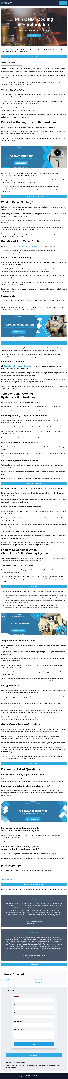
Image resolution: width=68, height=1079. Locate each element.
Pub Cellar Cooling (9, 49)
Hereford (4, 879)
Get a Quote (32, 35)
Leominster (38, 982)
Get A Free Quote (34, 964)
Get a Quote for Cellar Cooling (34, 196)
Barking (9, 879)
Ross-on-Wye (39, 979)
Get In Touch (34, 1055)
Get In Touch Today (34, 56)
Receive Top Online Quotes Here (34, 884)
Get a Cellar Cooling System (34, 483)
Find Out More (34, 586)
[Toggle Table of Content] (18, 63)
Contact (62, 3)
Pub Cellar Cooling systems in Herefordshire (25, 246)
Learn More (34, 343)
